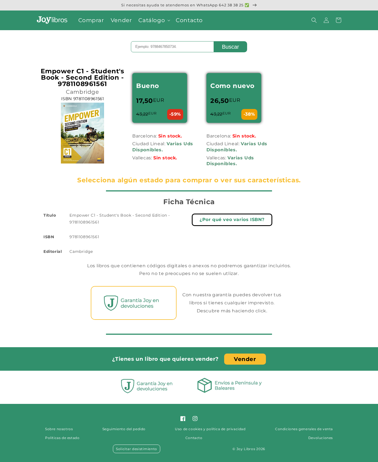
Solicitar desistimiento (136, 449)
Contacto (194, 438)
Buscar (230, 47)
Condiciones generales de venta (304, 429)
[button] (153, 20)
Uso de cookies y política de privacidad (210, 429)
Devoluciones (320, 438)
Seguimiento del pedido (124, 429)
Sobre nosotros (59, 429)
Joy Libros (246, 449)
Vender (245, 359)
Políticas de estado (62, 438)
